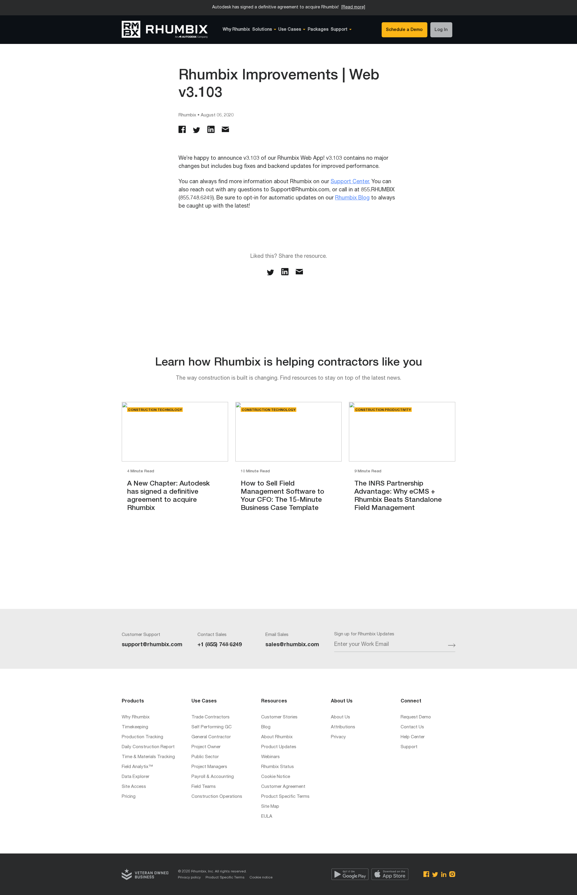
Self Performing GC (211, 727)
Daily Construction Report (148, 747)
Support (409, 747)
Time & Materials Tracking (148, 757)
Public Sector (205, 757)
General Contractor (211, 737)
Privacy (338, 737)
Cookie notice (261, 877)
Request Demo (416, 717)
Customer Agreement (283, 787)
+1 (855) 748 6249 (219, 645)
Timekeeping (135, 727)
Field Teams (203, 787)
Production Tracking (142, 737)
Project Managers (209, 767)
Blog (265, 727)
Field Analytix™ (137, 767)
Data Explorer (135, 777)
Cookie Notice (275, 777)
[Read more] (353, 7)
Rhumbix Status (277, 767)
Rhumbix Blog (352, 198)
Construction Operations (216, 797)
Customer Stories (279, 717)
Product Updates (278, 747)
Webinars (270, 757)
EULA (266, 816)
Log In (441, 30)
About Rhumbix (277, 737)
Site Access (134, 787)
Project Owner (206, 747)
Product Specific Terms (285, 797)
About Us (340, 717)
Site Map (270, 806)
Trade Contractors (210, 717)
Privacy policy (189, 877)
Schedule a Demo (404, 30)
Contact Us (412, 727)
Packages (318, 30)
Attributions (343, 727)
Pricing (129, 797)
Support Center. (350, 182)
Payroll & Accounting (212, 777)
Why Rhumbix (236, 30)
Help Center (413, 737)
